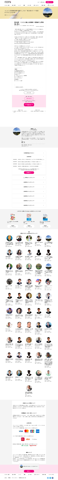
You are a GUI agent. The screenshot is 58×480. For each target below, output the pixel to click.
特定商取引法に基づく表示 (22, 477)
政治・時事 (13, 5)
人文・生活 (29, 5)
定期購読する (28, 172)
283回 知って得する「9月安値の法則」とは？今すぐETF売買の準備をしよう (31, 159)
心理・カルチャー (36, 5)
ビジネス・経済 (7, 5)
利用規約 (9, 477)
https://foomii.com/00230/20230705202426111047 (22, 40)
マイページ (22, 457)
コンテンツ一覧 (51, 5)
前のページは (20, 111)
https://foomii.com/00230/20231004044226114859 (22, 43)
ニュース (19, 5)
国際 (24, 5)
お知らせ (6, 477)
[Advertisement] (29, 120)
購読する (28, 471)
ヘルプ (38, 2)
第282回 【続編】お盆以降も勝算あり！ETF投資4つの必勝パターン (29, 161)
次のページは (37, 111)
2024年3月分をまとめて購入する (29, 104)
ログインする (29, 92)
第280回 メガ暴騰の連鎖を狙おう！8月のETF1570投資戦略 (28, 166)
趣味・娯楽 (43, 5)
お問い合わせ (42, 2)
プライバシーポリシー (15, 477)
